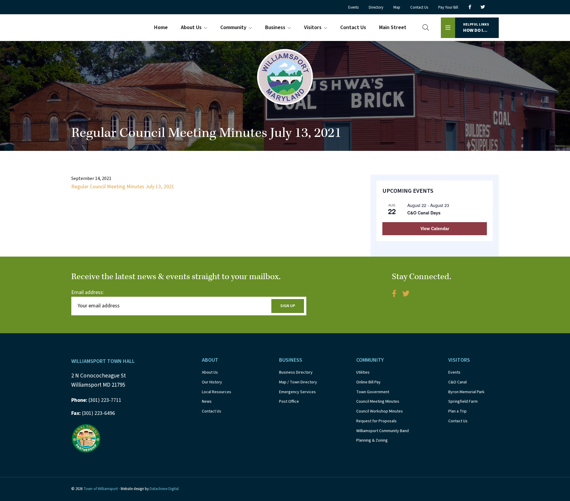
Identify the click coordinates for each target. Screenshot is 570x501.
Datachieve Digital (164, 488)
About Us (210, 372)
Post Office (289, 401)
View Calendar (434, 228)
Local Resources (216, 392)
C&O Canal (457, 382)
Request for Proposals (376, 421)
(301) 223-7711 (96, 400)
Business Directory (296, 372)
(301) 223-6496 (93, 413)
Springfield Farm (463, 401)
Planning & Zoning (372, 440)
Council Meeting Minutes (377, 401)
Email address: (87, 292)
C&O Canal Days (424, 213)
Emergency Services (297, 392)
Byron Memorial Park (466, 392)
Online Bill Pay (368, 382)
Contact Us (211, 411)
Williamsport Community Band (382, 431)
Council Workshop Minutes (379, 411)
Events (454, 372)
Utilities (363, 372)
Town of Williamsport (100, 488)
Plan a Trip (457, 411)
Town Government (372, 392)
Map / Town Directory (298, 382)
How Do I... (476, 28)
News (207, 401)
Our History (212, 382)
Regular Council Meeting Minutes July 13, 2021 (122, 186)
